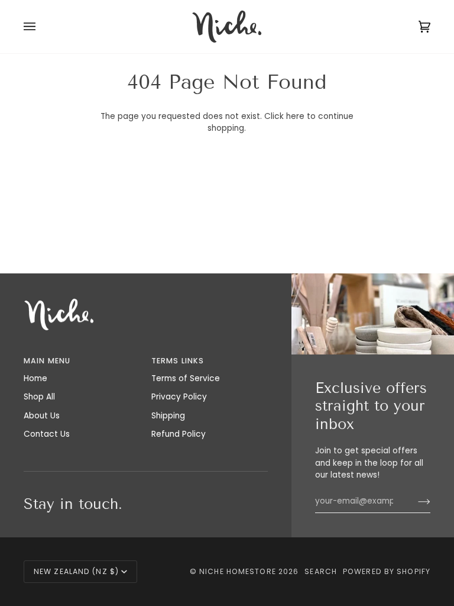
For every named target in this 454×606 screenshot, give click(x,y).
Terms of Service (185, 378)
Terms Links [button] (177, 361)
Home (35, 378)
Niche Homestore (237, 571)
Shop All (39, 396)
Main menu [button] (47, 361)
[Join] (414, 501)
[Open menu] (41, 26)
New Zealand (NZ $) (76, 571)
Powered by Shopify (386, 571)
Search (320, 571)
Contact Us (47, 434)
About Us (42, 415)
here (295, 116)
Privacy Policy (179, 396)
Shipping (168, 415)
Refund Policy (178, 434)
